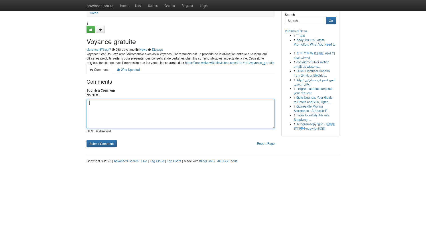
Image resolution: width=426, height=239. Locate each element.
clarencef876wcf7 (99, 49)
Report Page (266, 143)
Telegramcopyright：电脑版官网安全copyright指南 (314, 126)
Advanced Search (126, 161)
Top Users (174, 161)
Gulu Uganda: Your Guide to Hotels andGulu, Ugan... (313, 99)
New (138, 5)
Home (124, 5)
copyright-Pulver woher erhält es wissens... (311, 64)
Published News (296, 31)
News (143, 49)
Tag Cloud (157, 161)
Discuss (157, 49)
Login (204, 5)
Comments (101, 69)
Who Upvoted (130, 69)
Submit (153, 5)
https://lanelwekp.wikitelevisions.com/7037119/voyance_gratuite (229, 62)
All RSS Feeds (227, 161)
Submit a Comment (101, 90)
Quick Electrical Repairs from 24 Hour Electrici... (312, 73)
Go (331, 20)
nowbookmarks (100, 5)
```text (300, 35)
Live (144, 161)
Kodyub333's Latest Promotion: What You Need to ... (314, 44)
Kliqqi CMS (207, 161)
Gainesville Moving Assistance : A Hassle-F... (311, 108)
